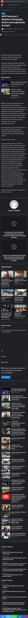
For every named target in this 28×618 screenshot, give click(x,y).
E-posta (3, 356)
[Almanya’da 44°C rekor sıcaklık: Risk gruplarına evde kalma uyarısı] (7, 308)
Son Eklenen (14, 384)
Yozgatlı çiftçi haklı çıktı (18, 438)
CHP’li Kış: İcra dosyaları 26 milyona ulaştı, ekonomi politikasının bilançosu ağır (7, 282)
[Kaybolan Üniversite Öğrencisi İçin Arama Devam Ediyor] (6, 521)
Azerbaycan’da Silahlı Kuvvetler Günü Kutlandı (19, 299)
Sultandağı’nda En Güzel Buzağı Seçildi (18, 474)
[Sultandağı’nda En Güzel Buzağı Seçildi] (6, 475)
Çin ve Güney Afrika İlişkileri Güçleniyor (16, 527)
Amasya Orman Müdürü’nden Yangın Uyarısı (20, 280)
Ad (2, 350)
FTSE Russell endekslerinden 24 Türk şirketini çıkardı (18, 423)
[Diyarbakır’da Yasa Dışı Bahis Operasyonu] (6, 468)
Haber (9, 10)
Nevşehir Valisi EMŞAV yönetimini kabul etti (17, 506)
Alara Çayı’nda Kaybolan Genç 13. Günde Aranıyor (18, 534)
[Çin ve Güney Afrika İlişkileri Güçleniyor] (6, 529)
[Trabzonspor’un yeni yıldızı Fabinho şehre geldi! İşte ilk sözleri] (6, 398)
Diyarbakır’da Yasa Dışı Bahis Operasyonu (18, 467)
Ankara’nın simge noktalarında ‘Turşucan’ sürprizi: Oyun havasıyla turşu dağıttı (18, 406)
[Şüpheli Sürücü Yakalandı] (6, 514)
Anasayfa (5, 10)
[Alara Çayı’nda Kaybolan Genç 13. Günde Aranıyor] (6, 536)
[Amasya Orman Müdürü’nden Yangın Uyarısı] (21, 274)
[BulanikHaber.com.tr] (14, 5)
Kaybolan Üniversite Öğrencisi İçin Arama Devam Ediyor (17, 520)
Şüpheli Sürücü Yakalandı (18, 512)
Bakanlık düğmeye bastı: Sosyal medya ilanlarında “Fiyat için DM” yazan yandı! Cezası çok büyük (18, 431)
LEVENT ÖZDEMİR (8, 29)
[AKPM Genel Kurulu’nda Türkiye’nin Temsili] (21, 308)
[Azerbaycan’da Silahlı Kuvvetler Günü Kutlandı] (21, 292)
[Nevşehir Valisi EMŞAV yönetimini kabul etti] (6, 507)
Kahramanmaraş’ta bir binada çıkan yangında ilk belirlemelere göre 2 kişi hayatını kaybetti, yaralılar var (18, 498)
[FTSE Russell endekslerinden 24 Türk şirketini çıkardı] (6, 424)
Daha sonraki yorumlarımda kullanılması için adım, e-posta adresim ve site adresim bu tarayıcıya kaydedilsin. (13, 370)
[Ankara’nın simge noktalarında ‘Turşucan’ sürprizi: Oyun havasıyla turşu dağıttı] (5, 91)
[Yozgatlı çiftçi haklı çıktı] (6, 440)
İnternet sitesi (4, 362)
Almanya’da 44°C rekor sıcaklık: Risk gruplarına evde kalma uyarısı (6, 315)
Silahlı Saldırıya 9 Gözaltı (6, 298)
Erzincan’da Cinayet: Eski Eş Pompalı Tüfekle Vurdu (18, 389)
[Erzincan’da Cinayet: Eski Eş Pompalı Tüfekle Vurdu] (5, 84)
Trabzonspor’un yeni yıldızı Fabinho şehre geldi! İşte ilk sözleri (18, 397)
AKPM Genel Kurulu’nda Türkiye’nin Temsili (20, 314)
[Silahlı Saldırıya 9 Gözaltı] (7, 292)
